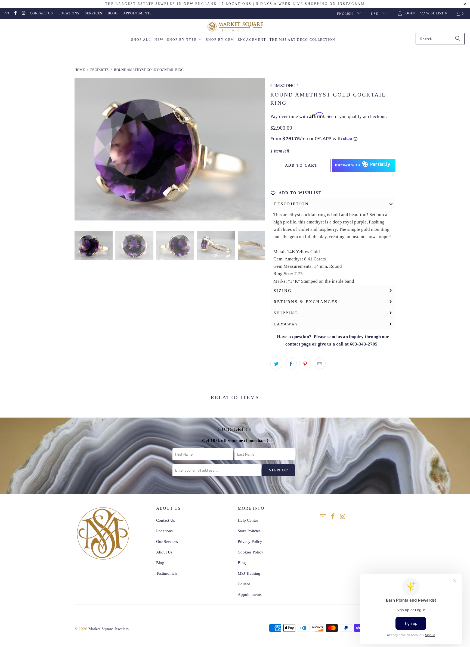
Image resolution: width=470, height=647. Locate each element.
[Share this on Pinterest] (305, 363)
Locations (68, 13)
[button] (184, 40)
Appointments (137, 13)
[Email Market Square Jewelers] (6, 13)
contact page (298, 344)
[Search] (458, 39)
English (345, 14)
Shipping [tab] (286, 313)
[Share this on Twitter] (276, 363)
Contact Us (41, 13)
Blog (113, 13)
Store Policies (249, 531)
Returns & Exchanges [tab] (306, 302)
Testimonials (166, 573)
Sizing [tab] (283, 290)
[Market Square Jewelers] (235, 27)
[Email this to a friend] (320, 363)
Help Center (248, 520)
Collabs (244, 584)
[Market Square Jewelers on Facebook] (15, 13)
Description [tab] (291, 204)
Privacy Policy (250, 541)
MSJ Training (249, 573)
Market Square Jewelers (108, 629)
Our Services (167, 541)
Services (93, 13)
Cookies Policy (250, 552)
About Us (164, 552)
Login (409, 13)
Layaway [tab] (286, 324)
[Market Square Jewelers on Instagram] (23, 13)
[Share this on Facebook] (291, 363)
